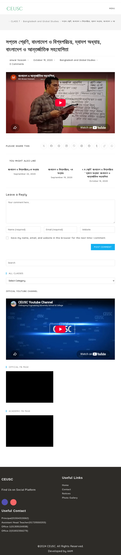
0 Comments (17, 64)
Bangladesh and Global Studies (77, 60)
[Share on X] (44, 146)
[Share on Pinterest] (59, 146)
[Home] (7, 21)
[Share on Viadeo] (104, 146)
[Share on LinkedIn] (66, 146)
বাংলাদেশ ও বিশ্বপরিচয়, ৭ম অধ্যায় (60, 171)
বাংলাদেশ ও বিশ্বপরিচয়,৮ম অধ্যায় (23, 169)
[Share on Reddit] (89, 146)
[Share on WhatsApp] (112, 146)
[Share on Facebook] (51, 146)
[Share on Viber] (74, 146)
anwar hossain (18, 60)
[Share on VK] (81, 146)
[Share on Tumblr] (97, 146)
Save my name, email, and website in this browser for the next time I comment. (58, 238)
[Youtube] (13, 502)
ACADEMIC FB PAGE (19, 411)
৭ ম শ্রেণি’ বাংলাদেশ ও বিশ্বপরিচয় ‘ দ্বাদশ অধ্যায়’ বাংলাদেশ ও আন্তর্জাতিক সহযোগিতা (97, 173)
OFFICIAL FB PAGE (19, 367)
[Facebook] (5, 502)
